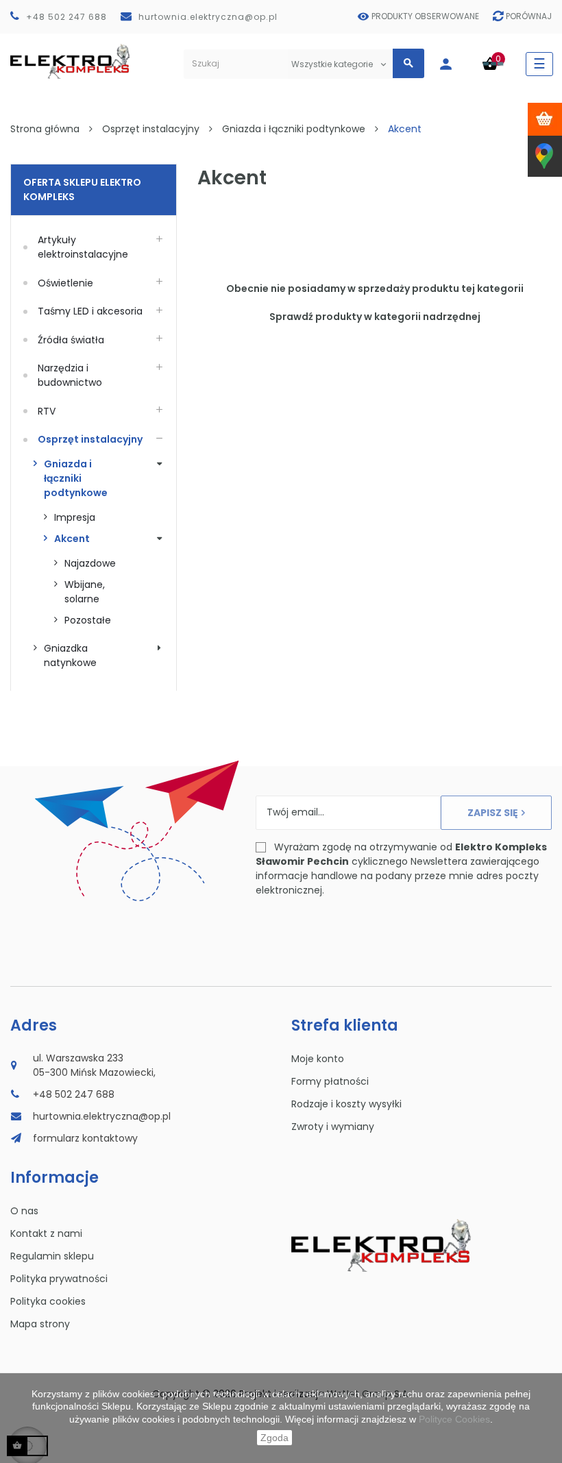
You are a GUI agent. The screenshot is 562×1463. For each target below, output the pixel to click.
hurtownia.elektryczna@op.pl (208, 17)
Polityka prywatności (59, 1279)
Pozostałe (87, 620)
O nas (24, 1211)
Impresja (74, 517)
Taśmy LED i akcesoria (90, 311)
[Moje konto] (452, 64)
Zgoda (274, 1437)
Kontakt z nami (46, 1233)
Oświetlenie (65, 283)
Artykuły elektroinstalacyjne (83, 247)
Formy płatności (330, 1081)
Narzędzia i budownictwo (70, 375)
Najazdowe (90, 563)
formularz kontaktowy (85, 1138)
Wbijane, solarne (86, 592)
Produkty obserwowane (425, 16)
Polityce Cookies (454, 1419)
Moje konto (317, 1059)
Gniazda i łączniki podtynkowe (76, 478)
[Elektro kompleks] (70, 64)
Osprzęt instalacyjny (90, 439)
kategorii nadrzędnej (427, 316)
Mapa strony (40, 1324)
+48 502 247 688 (66, 17)
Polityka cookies (48, 1301)
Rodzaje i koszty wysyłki (346, 1104)
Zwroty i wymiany (332, 1126)
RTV (47, 411)
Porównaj (529, 16)
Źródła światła (71, 340)
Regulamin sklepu (52, 1256)
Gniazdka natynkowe (70, 655)
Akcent (72, 538)
